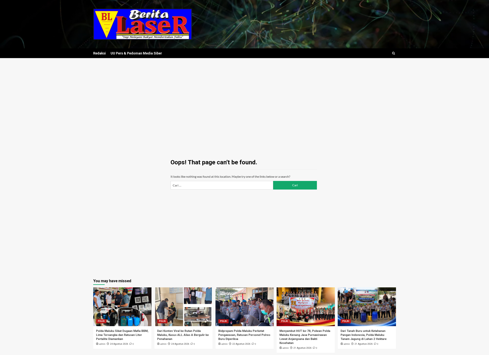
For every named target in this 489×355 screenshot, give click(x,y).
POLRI (101, 321)
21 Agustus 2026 (302, 348)
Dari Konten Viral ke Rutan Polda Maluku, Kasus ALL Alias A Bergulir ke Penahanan (183, 335)
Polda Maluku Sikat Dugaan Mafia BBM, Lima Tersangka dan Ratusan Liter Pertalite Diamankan (122, 335)
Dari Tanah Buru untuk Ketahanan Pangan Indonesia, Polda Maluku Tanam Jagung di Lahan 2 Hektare (364, 335)
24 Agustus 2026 (119, 344)
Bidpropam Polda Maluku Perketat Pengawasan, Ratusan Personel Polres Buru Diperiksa (244, 335)
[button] (393, 53)
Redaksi (99, 53)
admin (102, 344)
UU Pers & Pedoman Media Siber (136, 53)
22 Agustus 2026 (241, 344)
